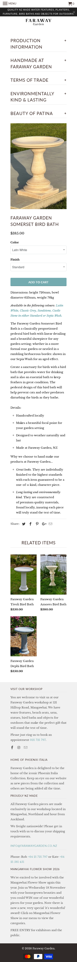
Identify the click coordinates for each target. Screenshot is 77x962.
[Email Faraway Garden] (26, 748)
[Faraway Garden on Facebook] (12, 748)
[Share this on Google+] (43, 524)
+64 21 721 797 (37, 856)
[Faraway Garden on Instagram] (19, 748)
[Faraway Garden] (38, 22)
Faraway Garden (44, 948)
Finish (15, 259)
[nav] (9, 4)
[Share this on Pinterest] (37, 524)
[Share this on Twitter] (23, 524)
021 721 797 (38, 740)
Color (14, 242)
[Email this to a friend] (50, 524)
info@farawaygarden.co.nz (33, 845)
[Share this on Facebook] (30, 524)
